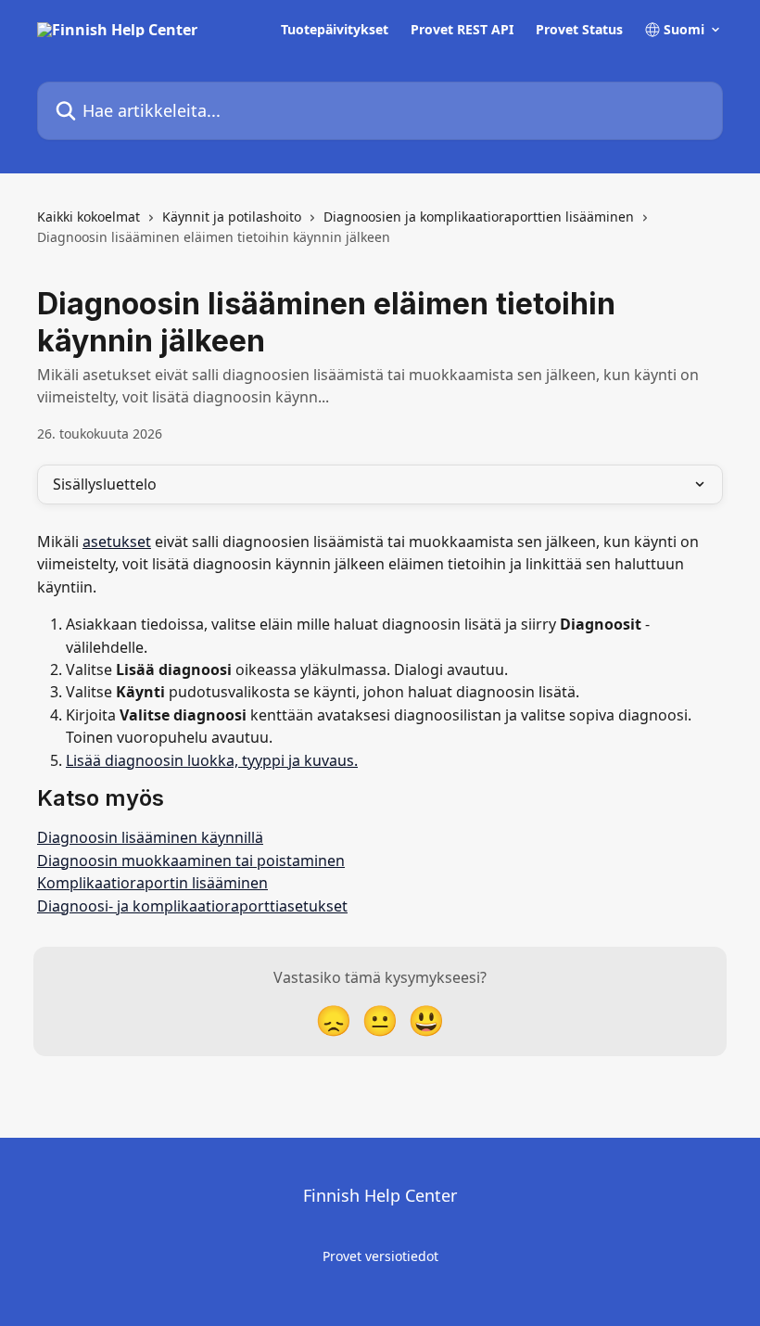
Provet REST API (462, 29)
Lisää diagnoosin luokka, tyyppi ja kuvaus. (212, 760)
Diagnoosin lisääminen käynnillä (150, 837)
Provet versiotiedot (380, 1256)
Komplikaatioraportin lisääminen (152, 883)
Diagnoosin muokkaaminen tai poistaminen (191, 860)
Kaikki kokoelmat (88, 216)
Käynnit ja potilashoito (231, 216)
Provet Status (579, 29)
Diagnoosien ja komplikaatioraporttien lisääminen (478, 216)
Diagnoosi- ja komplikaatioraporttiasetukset (192, 906)
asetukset (116, 541)
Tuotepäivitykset (334, 29)
